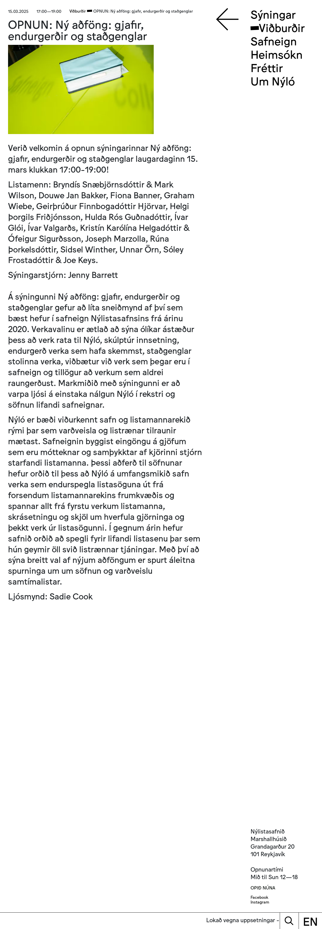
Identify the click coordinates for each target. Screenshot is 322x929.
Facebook (259, 897)
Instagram (260, 902)
